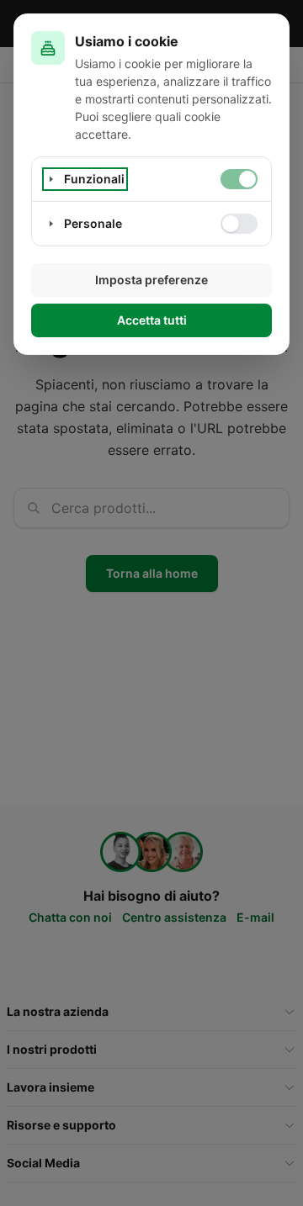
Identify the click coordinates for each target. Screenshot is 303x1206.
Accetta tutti (152, 320)
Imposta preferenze (151, 279)
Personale (93, 223)
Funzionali (94, 179)
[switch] (239, 179)
